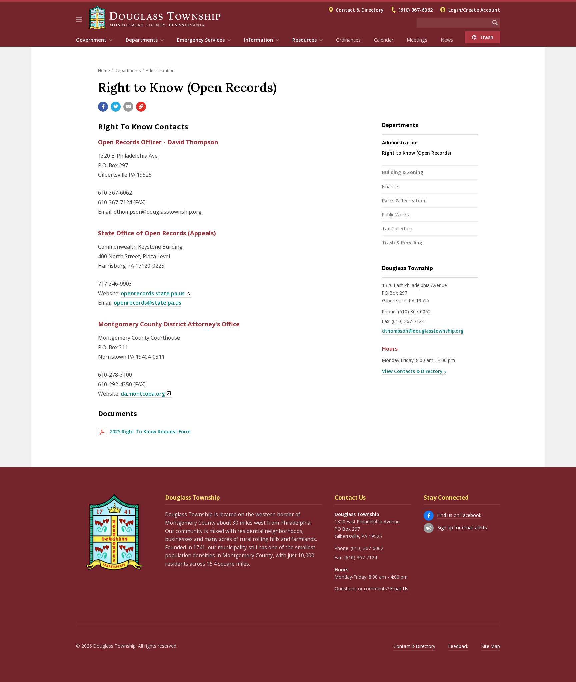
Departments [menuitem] (142, 40)
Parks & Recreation (403, 200)
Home (104, 70)
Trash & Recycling (402, 242)
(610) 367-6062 (415, 10)
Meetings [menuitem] (417, 40)
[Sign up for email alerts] (429, 528)
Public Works (395, 214)
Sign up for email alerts (462, 527)
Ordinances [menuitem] (348, 40)
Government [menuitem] (91, 40)
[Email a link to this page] (128, 107)
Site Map (490, 646)
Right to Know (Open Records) (416, 153)
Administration (160, 70)
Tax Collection (397, 228)
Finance (390, 186)
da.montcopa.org (143, 393)
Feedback (458, 646)
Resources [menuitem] (304, 40)
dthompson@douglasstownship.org (423, 331)
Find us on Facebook (459, 515)
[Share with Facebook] (103, 107)
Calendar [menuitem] (383, 40)
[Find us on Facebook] (429, 516)
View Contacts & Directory (412, 371)
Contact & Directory (359, 10)
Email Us (399, 588)
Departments (128, 70)
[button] (79, 19)
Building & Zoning (402, 172)
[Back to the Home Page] (154, 18)
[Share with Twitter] (116, 107)
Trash (486, 37)
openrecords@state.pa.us (147, 302)
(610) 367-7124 (408, 321)
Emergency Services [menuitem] (201, 40)
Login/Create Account (474, 10)
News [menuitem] (447, 40)
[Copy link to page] (141, 107)
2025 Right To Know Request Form (150, 431)
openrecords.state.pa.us (153, 293)
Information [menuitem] (258, 40)
